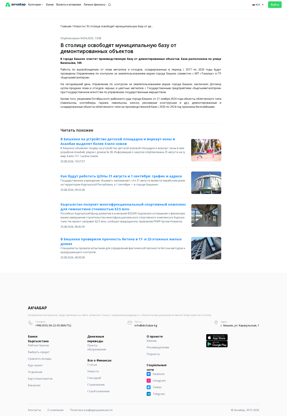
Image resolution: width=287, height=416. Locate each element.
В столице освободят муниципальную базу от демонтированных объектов (136, 26)
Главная (65, 26)
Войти (275, 4)
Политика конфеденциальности (91, 410)
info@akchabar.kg (146, 325)
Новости (79, 26)
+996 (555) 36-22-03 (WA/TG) (53, 325)
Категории (34, 4)
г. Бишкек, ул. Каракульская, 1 (240, 325)
